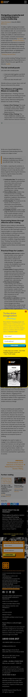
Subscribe (14, 345)
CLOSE (26, 311)
